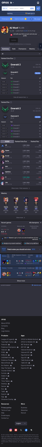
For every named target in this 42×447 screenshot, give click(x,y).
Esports (3, 394)
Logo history (5, 331)
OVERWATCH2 (6, 357)
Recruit (23, 413)
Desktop (4, 384)
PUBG (3, 352)
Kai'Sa (7, 161)
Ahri (6, 166)
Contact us (5, 418)
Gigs (2, 397)
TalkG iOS (24, 363)
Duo (2, 389)
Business (24, 407)
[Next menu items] (31, 18)
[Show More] (12, 2)
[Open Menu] (38, 2)
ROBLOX (4, 355)
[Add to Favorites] (26, 27)
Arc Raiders (5, 365)
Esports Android (26, 365)
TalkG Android (25, 360)
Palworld (4, 344)
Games (3, 386)
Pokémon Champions (8, 347)
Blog (2, 328)
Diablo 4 (4, 376)
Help (2, 413)
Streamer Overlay (7, 399)
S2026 (7, 141)
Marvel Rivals (5, 363)
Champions (7, 19)
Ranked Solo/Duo (21, 141)
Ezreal (7, 156)
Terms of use (5, 410)
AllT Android (25, 344)
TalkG (3, 391)
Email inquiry (5, 415)
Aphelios (8, 172)
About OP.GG (5, 323)
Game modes (20, 19)
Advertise (24, 410)
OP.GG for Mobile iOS (28, 342)
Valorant (4, 350)
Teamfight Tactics (7, 342)
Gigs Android (25, 355)
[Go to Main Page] (5, 2)
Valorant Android (27, 350)
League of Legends (7, 339)
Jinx (6, 182)
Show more (21, 281)
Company (4, 326)
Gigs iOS (24, 357)
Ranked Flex (35, 141)
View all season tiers (19, 97)
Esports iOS (25, 368)
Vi (5, 177)
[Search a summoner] (32, 8)
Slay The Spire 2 (6, 368)
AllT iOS (23, 347)
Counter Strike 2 (6, 371)
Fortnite (4, 373)
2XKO (3, 378)
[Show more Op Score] (40, 238)
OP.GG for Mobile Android (29, 339)
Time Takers (5, 381)
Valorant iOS (25, 352)
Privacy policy (6, 407)
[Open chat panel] (40, 46)
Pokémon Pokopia (7, 360)
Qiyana (7, 150)
